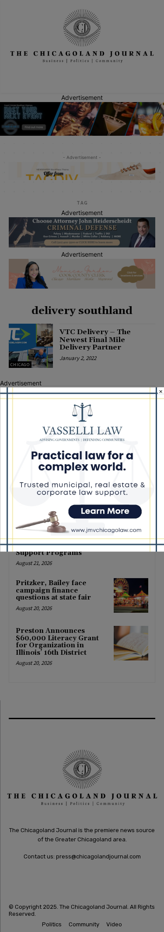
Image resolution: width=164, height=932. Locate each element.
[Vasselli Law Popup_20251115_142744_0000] (82, 549)
